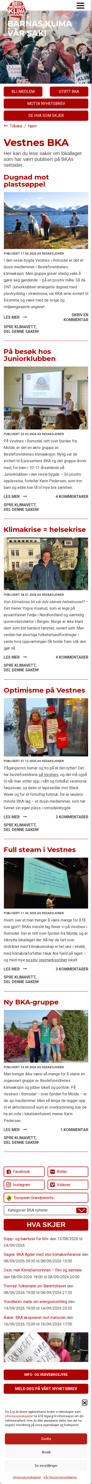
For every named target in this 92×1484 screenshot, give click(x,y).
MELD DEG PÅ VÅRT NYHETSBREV (46, 1388)
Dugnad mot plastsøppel (26, 180)
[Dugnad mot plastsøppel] (46, 220)
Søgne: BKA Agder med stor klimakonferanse (42, 1254)
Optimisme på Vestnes (44, 690)
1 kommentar (74, 1129)
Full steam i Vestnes (40, 849)
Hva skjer (46, 1224)
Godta (46, 1439)
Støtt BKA (69, 91)
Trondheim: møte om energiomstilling (35, 1301)
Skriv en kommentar (76, 317)
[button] (84, 1402)
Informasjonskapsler (27, 1477)
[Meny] (80, 5)
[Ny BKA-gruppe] (46, 1036)
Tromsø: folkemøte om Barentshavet (35, 1286)
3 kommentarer (72, 969)
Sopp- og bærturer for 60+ (26, 1239)
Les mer (12, 317)
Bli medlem (23, 91)
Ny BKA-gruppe (31, 1002)
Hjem (32, 126)
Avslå (46, 1452)
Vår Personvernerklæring (60, 1477)
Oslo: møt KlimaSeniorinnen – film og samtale (43, 1270)
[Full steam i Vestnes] (46, 883)
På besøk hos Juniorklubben (30, 355)
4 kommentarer (72, 496)
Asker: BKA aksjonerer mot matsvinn (35, 1317)
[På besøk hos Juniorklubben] (46, 397)
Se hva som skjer (46, 115)
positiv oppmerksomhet (46, 960)
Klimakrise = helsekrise (45, 529)
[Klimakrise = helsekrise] (46, 563)
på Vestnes (48, 774)
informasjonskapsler (19, 1416)
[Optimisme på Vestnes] (46, 727)
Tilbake (16, 126)
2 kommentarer (72, 817)
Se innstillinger (46, 1465)
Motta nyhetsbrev (46, 103)
